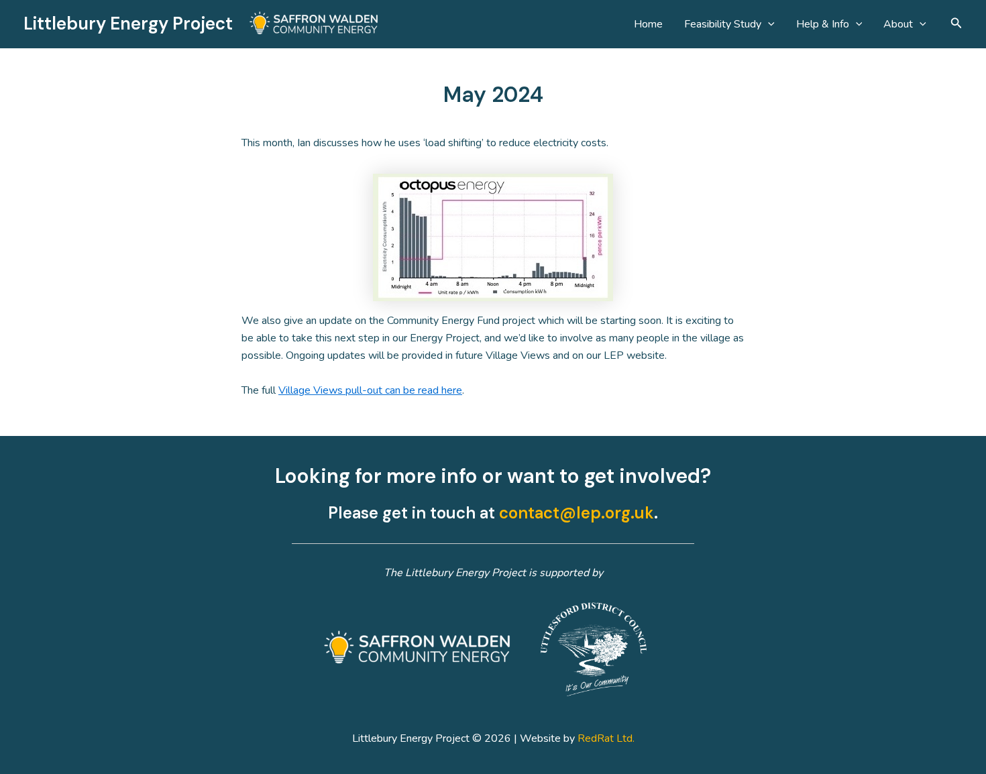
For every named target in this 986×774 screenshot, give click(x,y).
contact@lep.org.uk (576, 512)
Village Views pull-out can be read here (370, 390)
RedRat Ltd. (606, 738)
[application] (768, 24)
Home (648, 24)
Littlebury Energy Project (128, 23)
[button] (956, 24)
